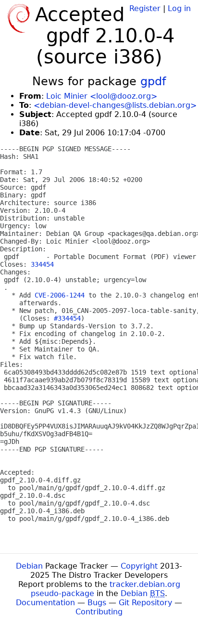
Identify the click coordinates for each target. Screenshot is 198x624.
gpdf (153, 81)
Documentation (45, 602)
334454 (42, 264)
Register (145, 8)
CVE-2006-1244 (60, 295)
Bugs (96, 602)
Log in (179, 8)
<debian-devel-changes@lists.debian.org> (115, 105)
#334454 (67, 318)
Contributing (99, 611)
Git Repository (145, 602)
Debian (29, 566)
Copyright (139, 566)
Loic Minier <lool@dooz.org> (101, 96)
